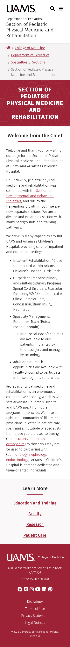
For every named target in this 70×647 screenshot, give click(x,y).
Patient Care (34, 535)
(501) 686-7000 (40, 579)
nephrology (37, 454)
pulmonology (17, 454)
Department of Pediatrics (24, 19)
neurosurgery (17, 439)
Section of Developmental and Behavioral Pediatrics (30, 196)
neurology (37, 439)
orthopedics (15, 444)
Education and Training (35, 503)
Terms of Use (35, 609)
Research (35, 524)
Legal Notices (35, 623)
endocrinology (17, 460)
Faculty (35, 513)
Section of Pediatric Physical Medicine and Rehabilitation (29, 30)
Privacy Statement (35, 616)
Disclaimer (35, 602)
